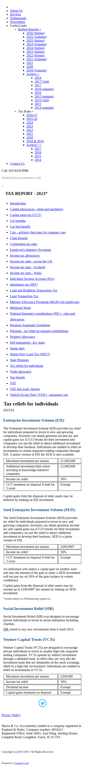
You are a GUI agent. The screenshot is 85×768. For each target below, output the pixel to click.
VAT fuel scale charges (25, 389)
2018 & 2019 (35, 141)
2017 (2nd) (42, 81)
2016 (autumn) (44, 89)
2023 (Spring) (35, 51)
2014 (38, 78)
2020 (29, 66)
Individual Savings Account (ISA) (32, 279)
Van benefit (17, 377)
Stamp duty (17, 348)
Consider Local (21, 763)
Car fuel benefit (20, 226)
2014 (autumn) (44, 107)
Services (15, 14)
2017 (38, 85)
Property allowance (22, 337)
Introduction (18, 203)
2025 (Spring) (35, 40)
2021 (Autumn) (36, 59)
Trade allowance (20, 371)
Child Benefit (18, 238)
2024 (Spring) (35, 48)
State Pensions (19, 360)
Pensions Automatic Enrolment (30, 325)
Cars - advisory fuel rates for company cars (38, 232)
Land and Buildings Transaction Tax (33, 290)
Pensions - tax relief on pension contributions (39, 331)
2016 (38, 92)
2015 (38, 104)
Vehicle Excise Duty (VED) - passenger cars (39, 395)
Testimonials (18, 18)
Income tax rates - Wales (26, 273)
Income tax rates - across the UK (31, 261)
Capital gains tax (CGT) (25, 215)
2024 (29, 122)
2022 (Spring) (35, 55)
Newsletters (17, 22)
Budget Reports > (29, 29)
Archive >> (33, 145)
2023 (29, 126)
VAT (13, 383)
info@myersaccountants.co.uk (21, 177)
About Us (16, 10)
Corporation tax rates (23, 244)
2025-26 (31, 119)
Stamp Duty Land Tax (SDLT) (30, 354)
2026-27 (31, 115)
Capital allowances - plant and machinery (37, 209)
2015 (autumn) (44, 96)
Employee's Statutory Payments (30, 250)
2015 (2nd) (42, 100)
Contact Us (17, 163)
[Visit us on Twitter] (42, 704)
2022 (29, 130)
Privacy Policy (11, 715)
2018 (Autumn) (36, 70)
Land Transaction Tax (24, 296)
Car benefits (18, 221)
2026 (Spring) (35, 33)
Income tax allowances (25, 255)
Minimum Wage (20, 308)
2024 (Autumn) (36, 44)
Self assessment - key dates (27, 342)
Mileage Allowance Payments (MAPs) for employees (44, 302)
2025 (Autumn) (36, 37)
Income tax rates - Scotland (27, 267)
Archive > (33, 74)
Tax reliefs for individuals (26, 366)
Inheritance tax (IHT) (24, 284)
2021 (29, 63)
